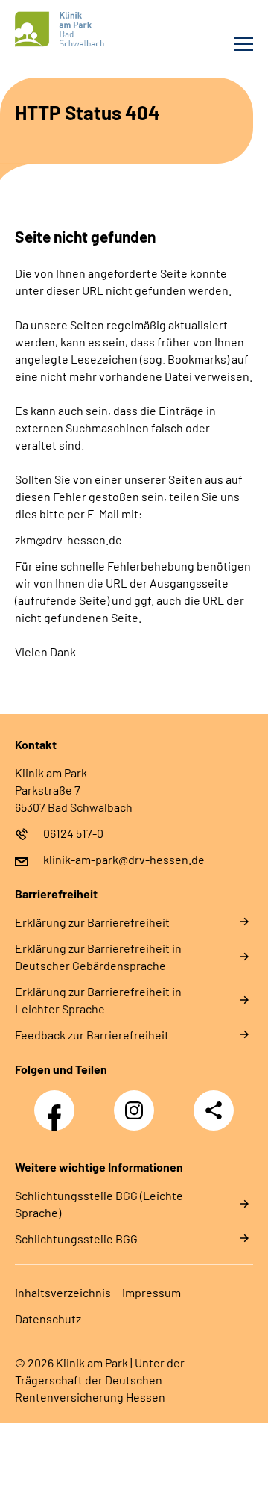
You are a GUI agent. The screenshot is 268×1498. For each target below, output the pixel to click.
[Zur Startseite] (71, 29)
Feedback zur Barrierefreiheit (92, 1035)
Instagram (138, 1102)
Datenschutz (48, 1318)
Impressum (151, 1292)
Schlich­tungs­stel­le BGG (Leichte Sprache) (99, 1203)
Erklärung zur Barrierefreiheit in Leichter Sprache (98, 1000)
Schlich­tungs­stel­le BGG (76, 1238)
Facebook (58, 1102)
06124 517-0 (73, 833)
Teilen (213, 1110)
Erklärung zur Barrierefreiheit (92, 922)
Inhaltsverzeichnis (63, 1292)
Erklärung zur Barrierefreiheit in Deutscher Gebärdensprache (98, 956)
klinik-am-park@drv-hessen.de (124, 859)
